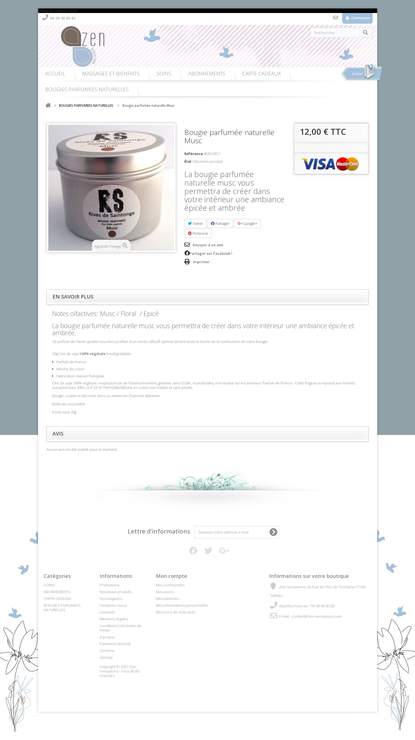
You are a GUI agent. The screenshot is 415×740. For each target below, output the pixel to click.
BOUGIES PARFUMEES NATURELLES (87, 89)
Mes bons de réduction (175, 612)
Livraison (107, 612)
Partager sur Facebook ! (210, 253)
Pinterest (200, 233)
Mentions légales (114, 618)
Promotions (109, 584)
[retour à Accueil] (48, 105)
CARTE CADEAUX (261, 73)
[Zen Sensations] (210, 46)
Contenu (107, 650)
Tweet (197, 223)
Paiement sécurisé (115, 643)
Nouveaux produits (116, 591)
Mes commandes (170, 584)
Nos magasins (111, 598)
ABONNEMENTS (206, 73)
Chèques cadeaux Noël (57, 10)
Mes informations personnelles (182, 605)
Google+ (249, 223)
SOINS (164, 73)
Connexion (360, 17)
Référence (193, 153)
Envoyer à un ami (208, 244)
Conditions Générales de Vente (121, 628)
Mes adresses (167, 598)
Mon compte (171, 576)
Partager (222, 223)
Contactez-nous (335, 19)
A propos (107, 636)
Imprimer (201, 261)
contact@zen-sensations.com (317, 616)
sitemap (106, 657)
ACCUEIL (55, 73)
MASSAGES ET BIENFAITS (111, 73)
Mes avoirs (165, 591)
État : (188, 161)
